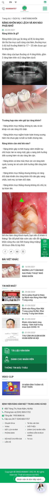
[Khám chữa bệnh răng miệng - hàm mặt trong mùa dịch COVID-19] (11, 323)
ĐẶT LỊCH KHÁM (11, 430)
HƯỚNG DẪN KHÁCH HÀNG (35, 434)
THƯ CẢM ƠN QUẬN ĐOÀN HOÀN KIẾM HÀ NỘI (33, 337)
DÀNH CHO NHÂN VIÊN (22, 359)
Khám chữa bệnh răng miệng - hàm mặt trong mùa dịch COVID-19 (32, 324)
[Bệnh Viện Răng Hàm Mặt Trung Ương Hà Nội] (24, 8)
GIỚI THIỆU (31, 426)
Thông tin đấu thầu (16, 367)
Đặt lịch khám (45, 245)
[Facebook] (5, 251)
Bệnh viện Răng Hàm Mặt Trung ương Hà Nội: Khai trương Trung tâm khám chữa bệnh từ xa (33, 311)
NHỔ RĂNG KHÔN (30, 18)
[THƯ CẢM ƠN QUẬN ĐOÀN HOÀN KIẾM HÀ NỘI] (11, 336)
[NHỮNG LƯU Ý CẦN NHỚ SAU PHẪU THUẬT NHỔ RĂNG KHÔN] (11, 270)
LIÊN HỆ (8, 442)
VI (15, 2)
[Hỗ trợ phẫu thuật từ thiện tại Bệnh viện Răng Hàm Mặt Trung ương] (11, 295)
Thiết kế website (25, 475)
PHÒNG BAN (10, 433)
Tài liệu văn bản (20, 350)
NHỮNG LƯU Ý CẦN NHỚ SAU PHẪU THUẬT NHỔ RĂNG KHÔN (32, 273)
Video (7, 426)
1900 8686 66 (18, 415)
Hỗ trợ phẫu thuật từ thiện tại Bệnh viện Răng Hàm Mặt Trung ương (34, 297)
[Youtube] (17, 251)
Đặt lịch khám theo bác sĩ (45, 254)
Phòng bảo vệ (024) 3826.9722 (17, 412)
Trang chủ (6, 18)
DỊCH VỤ (16, 18)
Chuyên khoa (10, 423)
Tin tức (30, 439)
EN (10, 2)
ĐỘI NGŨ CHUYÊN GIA (13, 439)
